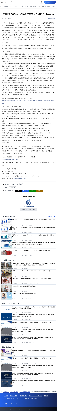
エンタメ (12, 6)
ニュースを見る (50, 216)
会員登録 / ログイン (50, 2)
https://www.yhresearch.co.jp (10, 159)
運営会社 (6, 395)
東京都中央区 (12, 187)
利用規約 (46, 395)
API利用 (27, 398)
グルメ (48, 6)
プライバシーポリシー (9, 398)
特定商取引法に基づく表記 (35, 395)
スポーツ (17, 6)
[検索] (41, 2)
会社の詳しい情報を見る (28, 209)
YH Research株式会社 (50, 18)
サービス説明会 (23, 395)
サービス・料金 (13, 395)
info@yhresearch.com (20, 178)
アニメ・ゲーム (24, 6)
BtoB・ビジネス (33, 6)
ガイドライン (19, 398)
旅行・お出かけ (42, 6)
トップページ (6, 391)
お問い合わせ (34, 398)
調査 (21, 184)
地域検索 (6, 6)
